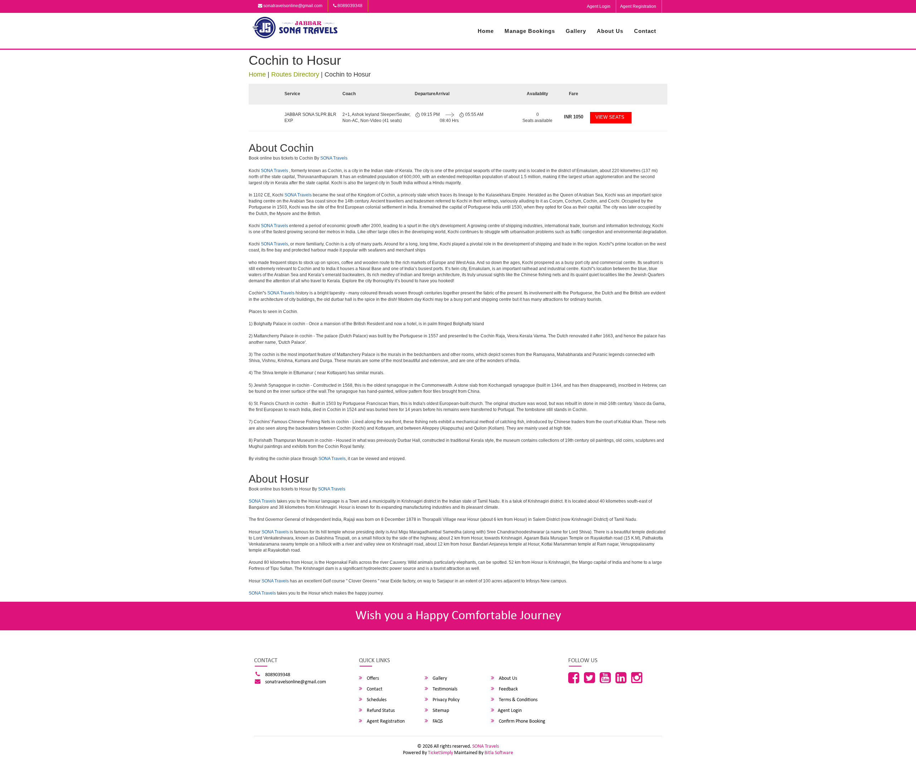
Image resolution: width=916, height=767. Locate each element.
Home (486, 31)
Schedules (376, 700)
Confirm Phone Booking (521, 721)
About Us (610, 31)
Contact (645, 31)
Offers (372, 678)
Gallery (576, 31)
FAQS (437, 721)
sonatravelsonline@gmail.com (292, 5)
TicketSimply (440, 753)
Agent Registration (638, 6)
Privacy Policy (445, 700)
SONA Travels (333, 158)
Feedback (508, 689)
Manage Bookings (530, 31)
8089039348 (349, 5)
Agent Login (598, 6)
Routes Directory (295, 74)
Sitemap (440, 710)
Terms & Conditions (517, 700)
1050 (573, 116)
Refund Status (380, 710)
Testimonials (444, 689)
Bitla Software (498, 753)
